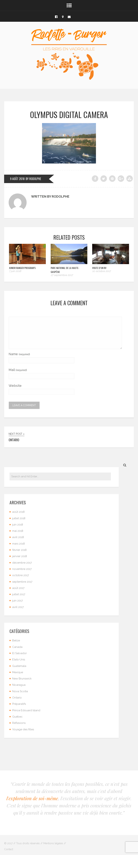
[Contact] (69, 16)
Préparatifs (19, 704)
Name (19, 354)
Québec (17, 716)
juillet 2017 (18, 594)
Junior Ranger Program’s (22, 268)
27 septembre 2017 (62, 275)
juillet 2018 (18, 518)
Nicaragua (19, 684)
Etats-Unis (18, 659)
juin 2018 (17, 524)
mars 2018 (18, 543)
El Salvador (19, 653)
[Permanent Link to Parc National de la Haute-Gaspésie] (69, 263)
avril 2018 (18, 537)
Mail (18, 370)
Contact (8, 849)
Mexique (17, 672)
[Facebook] (56, 16)
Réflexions (19, 723)
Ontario (17, 697)
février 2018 (19, 550)
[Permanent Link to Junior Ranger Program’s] (27, 263)
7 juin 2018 (15, 271)
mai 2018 (17, 531)
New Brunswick (22, 678)
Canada (17, 647)
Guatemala (19, 666)
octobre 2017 (20, 575)
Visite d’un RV (99, 268)
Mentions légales (53, 843)
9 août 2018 (17, 179)
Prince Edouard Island (26, 710)
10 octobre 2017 (101, 271)
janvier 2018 (19, 556)
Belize (16, 640)
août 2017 (18, 588)
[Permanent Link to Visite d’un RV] (110, 263)
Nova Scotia (20, 691)
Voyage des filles (23, 729)
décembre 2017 (22, 562)
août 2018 (18, 511)
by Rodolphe (33, 179)
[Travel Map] (63, 16)
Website (15, 386)
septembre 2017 (22, 581)
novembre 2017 (22, 569)
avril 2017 (18, 607)
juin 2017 (17, 600)
